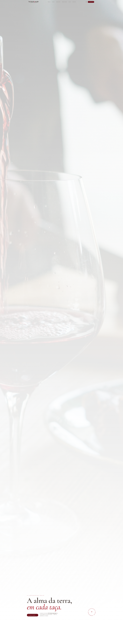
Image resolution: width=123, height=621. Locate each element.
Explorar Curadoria (32, 615)
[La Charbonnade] (34, 2)
